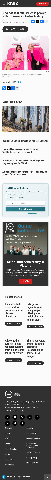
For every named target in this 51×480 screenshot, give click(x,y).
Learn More (26, 281)
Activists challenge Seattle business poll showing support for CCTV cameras (24, 173)
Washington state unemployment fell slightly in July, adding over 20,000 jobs (23, 162)
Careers (29, 428)
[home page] (12, 4)
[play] (3, 477)
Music (11, 198)
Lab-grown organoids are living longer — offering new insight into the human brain (35, 312)
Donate (42, 4)
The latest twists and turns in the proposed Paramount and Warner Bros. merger (36, 348)
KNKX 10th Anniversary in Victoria (25, 263)
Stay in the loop (25, 209)
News (21, 198)
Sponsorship (31, 433)
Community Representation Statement (32, 446)
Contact (8, 433)
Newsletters (9, 465)
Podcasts (8, 460)
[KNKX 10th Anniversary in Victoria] (25, 239)
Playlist (8, 454)
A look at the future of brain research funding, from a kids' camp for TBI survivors (14, 347)
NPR (19, 82)
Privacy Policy (32, 213)
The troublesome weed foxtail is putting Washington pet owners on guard (20, 150)
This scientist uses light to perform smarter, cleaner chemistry (14, 310)
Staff (7, 439)
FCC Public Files (32, 463)
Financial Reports (33, 439)
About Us (8, 428)
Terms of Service (33, 452)
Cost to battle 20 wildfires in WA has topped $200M (25, 141)
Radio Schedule (11, 449)
